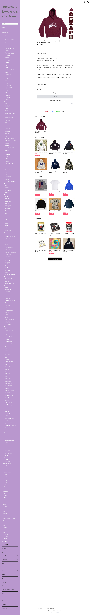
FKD (6, 172)
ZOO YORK (7, 461)
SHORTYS (7, 371)
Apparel (5, 465)
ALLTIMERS (8, 55)
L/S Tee (5, 480)
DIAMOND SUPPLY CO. (10, 138)
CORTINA (7, 118)
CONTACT (4, 541)
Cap (5, 493)
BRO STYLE (7, 95)
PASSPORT (7, 298)
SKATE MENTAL (9, 381)
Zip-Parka (6, 470)
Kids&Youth (5, 529)
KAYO (6, 234)
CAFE (6, 103)
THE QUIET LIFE (9, 330)
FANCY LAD (7, 169)
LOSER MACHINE (9, 247)
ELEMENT (7, 154)
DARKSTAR (7, 133)
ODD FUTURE (8, 289)
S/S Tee (5, 482)
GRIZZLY (7, 192)
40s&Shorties (8, 41)
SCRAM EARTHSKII (9, 362)
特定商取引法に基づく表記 (49, 608)
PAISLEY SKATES (9, 297)
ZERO (6, 459)
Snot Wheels (8, 392)
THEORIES (7, 415)
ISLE (6, 219)
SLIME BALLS (8, 388)
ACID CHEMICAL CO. (10, 48)
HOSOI (6, 212)
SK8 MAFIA (7, 376)
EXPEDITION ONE (9, 163)
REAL (6, 334)
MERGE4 (7, 265)
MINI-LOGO (8, 269)
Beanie (5, 495)
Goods (4, 504)
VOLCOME (7, 446)
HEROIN (7, 203)
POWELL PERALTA (9, 319)
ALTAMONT (8, 57)
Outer (5, 468)
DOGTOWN (7, 145)
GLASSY (7, 187)
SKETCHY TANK (9, 383)
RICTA (6, 338)
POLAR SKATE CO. (9, 312)
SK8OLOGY (7, 378)
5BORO (6, 42)
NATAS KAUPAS (8, 278)
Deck (4, 511)
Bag (4, 499)
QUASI (6, 328)
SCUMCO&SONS (9, 361)
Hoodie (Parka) (7, 472)
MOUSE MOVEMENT (10, 274)
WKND (6, 455)
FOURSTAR (7, 179)
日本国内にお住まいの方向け (55, 100)
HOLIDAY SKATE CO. (10, 206)
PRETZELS (7, 321)
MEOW (6, 267)
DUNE (6, 148)
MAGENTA (7, 262)
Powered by (53, 612)
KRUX (6, 240)
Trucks (4, 515)
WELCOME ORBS (9, 453)
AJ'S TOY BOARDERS (10, 52)
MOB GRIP (7, 270)
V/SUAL (6, 444)
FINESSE (7, 171)
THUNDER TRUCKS (9, 418)
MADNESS (7, 260)
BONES (6, 92)
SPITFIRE (7, 397)
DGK (6, 136)
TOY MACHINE (8, 422)
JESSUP (6, 225)
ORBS (6, 292)
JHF (6, 229)
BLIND (6, 90)
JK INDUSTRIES (8, 230)
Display (4, 508)
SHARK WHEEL (8, 368)
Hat (5, 497)
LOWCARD (7, 251)
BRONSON (7, 97)
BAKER (6, 80)
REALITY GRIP (8, 336)
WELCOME (7, 451)
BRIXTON (7, 94)
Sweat (5, 474)
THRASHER (7, 417)
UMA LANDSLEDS (9, 434)
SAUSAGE (7, 359)
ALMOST (7, 59)
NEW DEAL (7, 280)
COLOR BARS (8, 112)
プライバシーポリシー (39, 608)
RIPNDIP (7, 339)
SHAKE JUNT (8, 366)
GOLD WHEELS (8, 190)
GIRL (6, 185)
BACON (7, 78)
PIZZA (6, 307)
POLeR (6, 314)
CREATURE (7, 120)
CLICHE (7, 106)
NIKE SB (7, 281)
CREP (6, 122)
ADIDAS (7, 50)
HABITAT (7, 198)
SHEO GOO (7, 369)
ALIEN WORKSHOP (9, 53)
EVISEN (7, 165)
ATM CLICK (8, 72)
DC (5, 135)
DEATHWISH (8, 131)
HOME (3, 27)
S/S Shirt (6, 478)
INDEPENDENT (8, 218)
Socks (5, 488)
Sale (4, 532)
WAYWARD (7, 450)
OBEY (6, 287)
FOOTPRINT (8, 176)
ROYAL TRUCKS (9, 343)
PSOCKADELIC (8, 324)
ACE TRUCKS (8, 46)
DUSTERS (7, 150)
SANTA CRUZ (8, 354)
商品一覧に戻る (55, 259)
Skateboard (6, 534)
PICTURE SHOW (9, 304)
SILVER (6, 375)
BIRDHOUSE (8, 85)
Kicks (4, 502)
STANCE (7, 399)
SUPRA (6, 404)
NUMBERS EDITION (10, 283)
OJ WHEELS (7, 291)
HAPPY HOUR (8, 200)
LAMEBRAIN (8, 246)
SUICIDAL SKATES (9, 405)
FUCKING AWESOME (10, 181)
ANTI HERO (8, 64)
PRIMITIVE (7, 322)
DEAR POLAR (8, 130)
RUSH (6, 348)
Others (5, 486)
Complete (5, 527)
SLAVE (6, 387)
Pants (5, 484)
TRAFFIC (7, 423)
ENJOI (6, 158)
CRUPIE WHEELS (9, 124)
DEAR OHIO (8, 128)
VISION (6, 442)
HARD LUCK (8, 201)
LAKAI (6, 244)
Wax (4, 525)
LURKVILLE (7, 256)
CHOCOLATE (8, 105)
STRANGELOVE (8, 402)
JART (6, 227)
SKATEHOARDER (9, 380)
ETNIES (7, 161)
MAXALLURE (8, 263)
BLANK (6, 89)
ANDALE (7, 62)
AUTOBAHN (8, 74)
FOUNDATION (8, 177)
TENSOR (7, 411)
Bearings (5, 522)
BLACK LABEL (8, 87)
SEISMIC (7, 364)
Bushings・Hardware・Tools (9, 518)
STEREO (7, 400)
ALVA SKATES (8, 60)
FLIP (6, 174)
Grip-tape (5, 513)
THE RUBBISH (8, 341)
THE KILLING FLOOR (10, 236)
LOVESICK (7, 249)
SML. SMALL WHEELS (10, 390)
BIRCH (6, 83)
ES (5, 160)
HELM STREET (8, 205)
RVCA (6, 350)
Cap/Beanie (5, 491)
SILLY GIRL (7, 373)
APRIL (6, 65)
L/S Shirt (6, 476)
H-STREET (7, 196)
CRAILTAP (7, 110)
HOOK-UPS (7, 208)
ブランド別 (5, 35)
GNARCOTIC (8, 189)
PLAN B (7, 309)
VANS (6, 439)
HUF (6, 213)
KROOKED (7, 238)
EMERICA (7, 156)
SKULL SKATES (8, 385)
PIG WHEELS (8, 305)
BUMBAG (7, 99)
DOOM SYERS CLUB (9, 147)
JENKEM (7, 223)
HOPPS (6, 210)
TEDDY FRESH (8, 410)
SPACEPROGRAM (9, 395)
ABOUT (4, 30)
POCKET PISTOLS (9, 310)
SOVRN (6, 393)
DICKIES (7, 143)
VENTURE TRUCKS (9, 440)
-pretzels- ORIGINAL (8, 463)
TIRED (6, 420)
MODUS (7, 272)
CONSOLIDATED (9, 117)
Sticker (5, 506)
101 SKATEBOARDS (9, 39)
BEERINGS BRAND (9, 82)
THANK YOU (8, 413)
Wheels (4, 520)
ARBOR (6, 67)
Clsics (6, 108)
